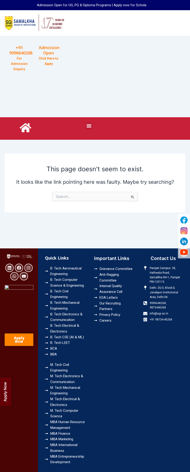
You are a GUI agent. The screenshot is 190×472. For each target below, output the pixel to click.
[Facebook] (184, 220)
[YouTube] (184, 252)
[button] (89, 126)
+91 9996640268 (20, 50)
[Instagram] (184, 230)
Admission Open (49, 50)
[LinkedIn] (184, 241)
